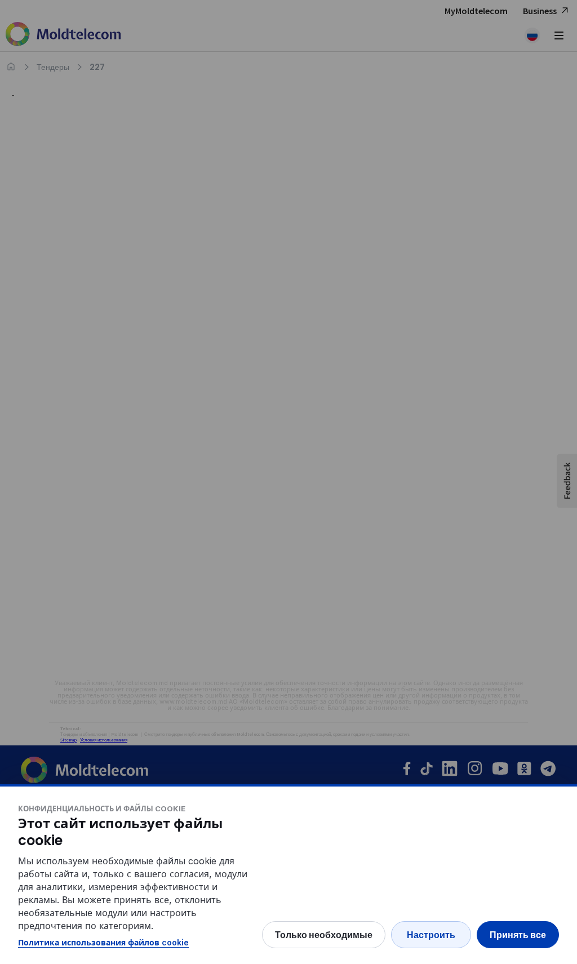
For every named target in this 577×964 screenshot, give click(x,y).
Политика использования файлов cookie (103, 942)
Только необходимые (323, 934)
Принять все (518, 934)
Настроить (431, 934)
